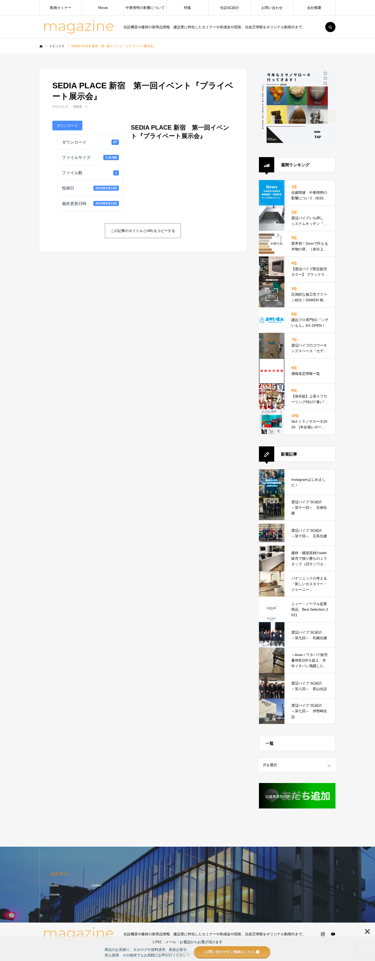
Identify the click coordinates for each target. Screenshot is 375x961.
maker (97, 885)
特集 (187, 8)
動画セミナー (60, 8)
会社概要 (314, 8)
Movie (103, 8)
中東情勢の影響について (145, 8)
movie (55, 894)
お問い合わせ (272, 8)
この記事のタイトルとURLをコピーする (143, 231)
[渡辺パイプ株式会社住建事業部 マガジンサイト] (78, 27)
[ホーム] (41, 46)
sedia (54, 885)
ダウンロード (67, 125)
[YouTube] (332, 934)
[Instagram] (322, 934)
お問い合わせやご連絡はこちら (230, 952)
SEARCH (330, 27)
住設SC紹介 (229, 8)
